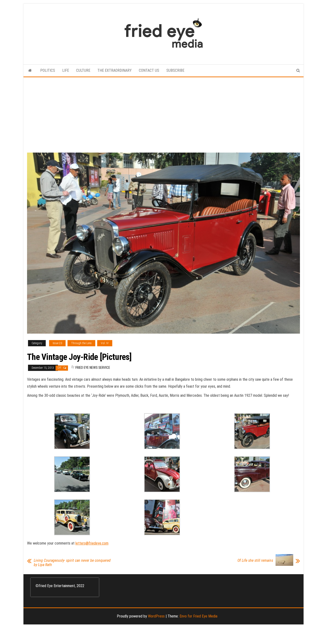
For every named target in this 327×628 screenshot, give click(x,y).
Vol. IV (105, 343)
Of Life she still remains (255, 560)
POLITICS (47, 70)
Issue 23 (57, 343)
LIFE (65, 70)
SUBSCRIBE (175, 70)
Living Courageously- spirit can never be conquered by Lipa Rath (72, 562)
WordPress (156, 616)
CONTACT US (149, 70)
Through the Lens (81, 343)
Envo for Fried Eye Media (198, 616)
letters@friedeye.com (91, 543)
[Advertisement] (163, 113)
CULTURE (83, 70)
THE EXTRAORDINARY (114, 70)
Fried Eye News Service (92, 367)
